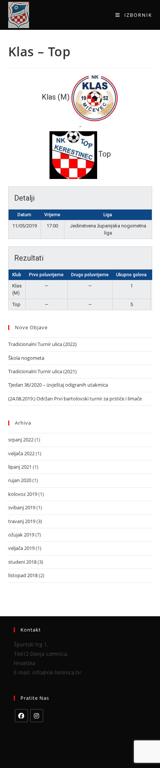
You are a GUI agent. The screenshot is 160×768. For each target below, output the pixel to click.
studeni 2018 (22, 561)
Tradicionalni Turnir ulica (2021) (42, 371)
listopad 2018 (23, 575)
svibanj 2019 (21, 507)
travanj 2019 (21, 521)
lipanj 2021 (20, 466)
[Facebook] (21, 715)
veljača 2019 (21, 548)
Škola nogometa (26, 358)
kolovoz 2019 (22, 494)
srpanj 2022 (20, 439)
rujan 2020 (19, 480)
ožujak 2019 (21, 534)
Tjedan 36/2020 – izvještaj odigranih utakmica (58, 384)
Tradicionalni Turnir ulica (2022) (42, 344)
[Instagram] (36, 715)
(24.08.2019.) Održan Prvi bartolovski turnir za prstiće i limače (75, 398)
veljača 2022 (21, 453)
